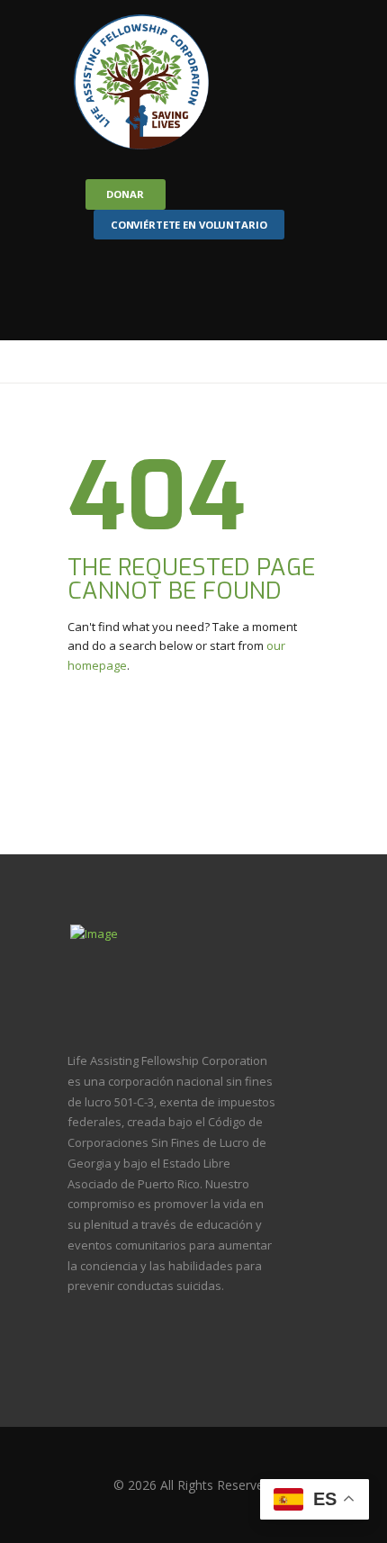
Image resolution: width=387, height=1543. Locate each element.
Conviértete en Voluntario (189, 224)
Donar (124, 194)
